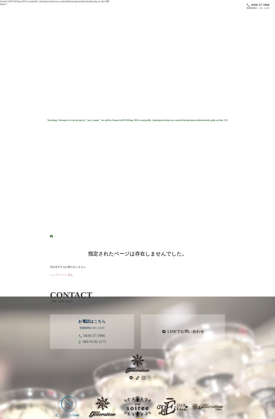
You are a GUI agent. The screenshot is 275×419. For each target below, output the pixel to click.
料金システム (175, 6)
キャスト (134, 6)
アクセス (195, 6)
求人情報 (228, 6)
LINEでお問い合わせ (185, 331)
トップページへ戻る (61, 275)
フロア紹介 (153, 6)
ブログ (212, 6)
